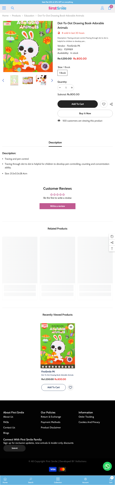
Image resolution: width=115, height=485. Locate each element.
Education (29, 15)
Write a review (57, 206)
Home (5, 15)
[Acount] (102, 8)
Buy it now (85, 113)
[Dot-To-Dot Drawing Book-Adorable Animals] (57, 346)
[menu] (4, 8)
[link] (104, 104)
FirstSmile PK (73, 45)
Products (16, 15)
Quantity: (62, 81)
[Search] (12, 8)
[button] (3, 80)
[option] (27, 46)
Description (55, 142)
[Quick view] (71, 327)
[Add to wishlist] (70, 387)
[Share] (110, 104)
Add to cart (78, 104)
